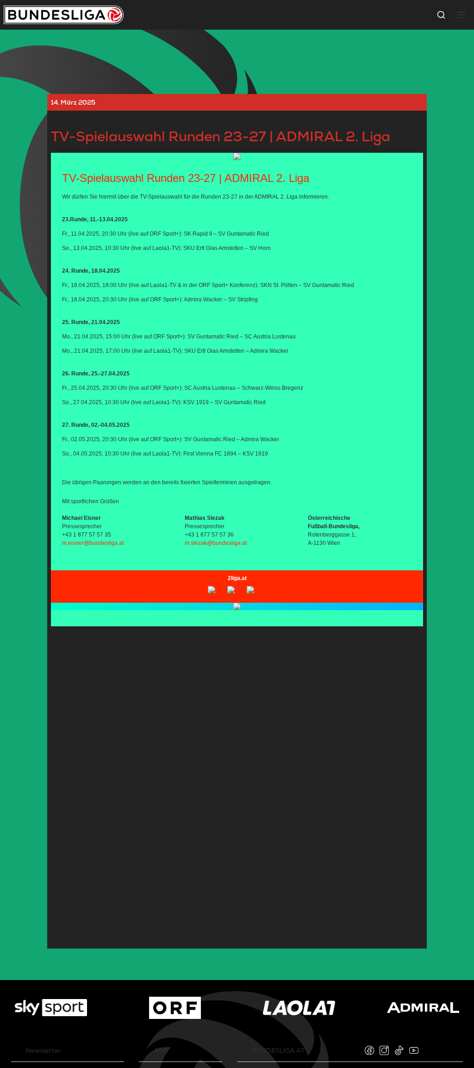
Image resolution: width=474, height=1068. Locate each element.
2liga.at (237, 578)
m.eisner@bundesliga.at (93, 543)
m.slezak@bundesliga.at (216, 543)
